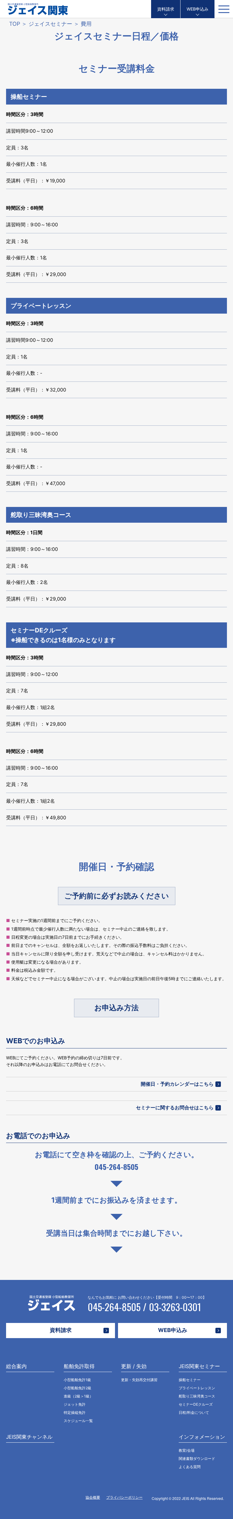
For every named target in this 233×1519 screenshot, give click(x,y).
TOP (14, 24)
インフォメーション (202, 1437)
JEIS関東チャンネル (29, 1437)
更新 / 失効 (134, 1366)
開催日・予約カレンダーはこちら (177, 1084)
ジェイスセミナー (50, 24)
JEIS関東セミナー (199, 1366)
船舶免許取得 (79, 1366)
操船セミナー (29, 96)
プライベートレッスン (41, 305)
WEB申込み (197, 9)
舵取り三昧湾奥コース (41, 514)
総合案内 (16, 1366)
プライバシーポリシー (124, 1497)
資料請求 (165, 9)
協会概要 (93, 1497)
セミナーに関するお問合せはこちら (175, 1107)
